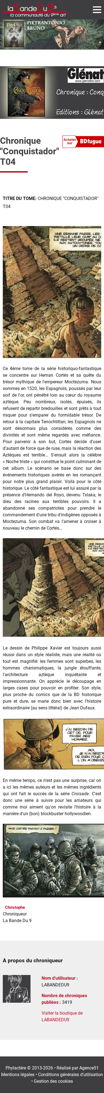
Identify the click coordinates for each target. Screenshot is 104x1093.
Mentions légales (17, 1074)
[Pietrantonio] (52, 34)
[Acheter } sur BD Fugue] (83, 142)
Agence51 (89, 1068)
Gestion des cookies (53, 1081)
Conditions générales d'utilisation (70, 1074)
